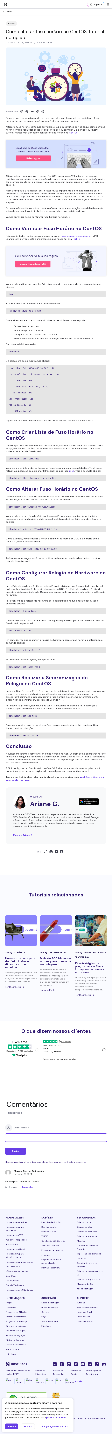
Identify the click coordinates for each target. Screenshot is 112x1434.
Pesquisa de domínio (51, 1222)
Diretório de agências (16, 1326)
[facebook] (62, 1364)
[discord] (104, 1364)
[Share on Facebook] (56, 851)
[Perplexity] (42, 111)
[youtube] (82, 1364)
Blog (43, 1316)
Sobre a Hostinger (50, 1302)
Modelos (81, 1241)
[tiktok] (96, 1364)
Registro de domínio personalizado (51, 1261)
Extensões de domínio (52, 1250)
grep (71, 470)
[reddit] (90, 1364)
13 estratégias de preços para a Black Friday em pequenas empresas (89, 967)
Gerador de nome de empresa (87, 1265)
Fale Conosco (83, 1316)
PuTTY (76, 238)
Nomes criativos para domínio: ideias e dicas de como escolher (20, 962)
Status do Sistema (15, 1340)
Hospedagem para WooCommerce (15, 1255)
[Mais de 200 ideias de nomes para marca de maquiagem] (56, 930)
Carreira (45, 1312)
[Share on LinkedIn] (61, 851)
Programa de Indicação (17, 1321)
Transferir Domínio (50, 1245)
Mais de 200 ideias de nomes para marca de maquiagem (55, 961)
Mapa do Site (12, 1349)
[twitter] (76, 1364)
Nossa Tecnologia (49, 1307)
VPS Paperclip (12, 1280)
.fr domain (46, 1255)
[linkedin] (54, 1364)
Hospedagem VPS (14, 1235)
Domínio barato (49, 1227)
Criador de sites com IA (88, 1231)
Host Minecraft (13, 1266)
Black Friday (82, 957)
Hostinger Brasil (84, 1312)
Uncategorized (57, 952)
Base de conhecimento (88, 1307)
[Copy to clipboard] (46, 851)
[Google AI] (32, 111)
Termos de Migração (16, 1335)
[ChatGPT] (21, 111)
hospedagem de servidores (76, 236)
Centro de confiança (16, 1344)
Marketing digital (94, 952)
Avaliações (11, 1307)
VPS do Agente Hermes (17, 1271)
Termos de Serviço (76, 1372)
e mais (78, 1381)
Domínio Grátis (48, 1231)
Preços (9, 1302)
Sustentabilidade (49, 1321)
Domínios (19, 952)
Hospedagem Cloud (15, 1249)
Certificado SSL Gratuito (53, 1241)
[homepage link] (5, 4)
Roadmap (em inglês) (16, 1330)
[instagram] (68, 1364)
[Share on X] (51, 851)
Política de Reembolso (58, 1372)
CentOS (73, 132)
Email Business (13, 1244)
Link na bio (82, 1258)
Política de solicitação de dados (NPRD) (18, 1372)
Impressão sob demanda (89, 1253)
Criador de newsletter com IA (90, 1273)
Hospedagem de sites (16, 1222)
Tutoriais (11, 23)
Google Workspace (15, 1285)
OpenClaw (11, 1276)
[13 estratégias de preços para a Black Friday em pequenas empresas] (91, 930)
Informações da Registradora (93, 1372)
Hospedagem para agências (19, 1262)
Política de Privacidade (41, 1372)
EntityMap (11, 1354)
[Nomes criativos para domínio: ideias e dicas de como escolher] (21, 930)
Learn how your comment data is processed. (64, 1162)
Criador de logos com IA (88, 1279)
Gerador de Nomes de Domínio (87, 1247)
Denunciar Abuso (85, 1321)
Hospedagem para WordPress (15, 1229)
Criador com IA (84, 1222)
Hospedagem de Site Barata (19, 1290)
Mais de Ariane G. (23, 835)
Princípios (46, 1326)
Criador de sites (84, 1227)
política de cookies (56, 1417)
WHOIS (44, 1236)
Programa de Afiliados (16, 1312)
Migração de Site (85, 1284)
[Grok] (37, 111)
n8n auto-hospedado (16, 1239)
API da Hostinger (85, 1288)
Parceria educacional (16, 1316)
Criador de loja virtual (87, 1236)
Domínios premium (50, 1267)
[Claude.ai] (27, 111)
